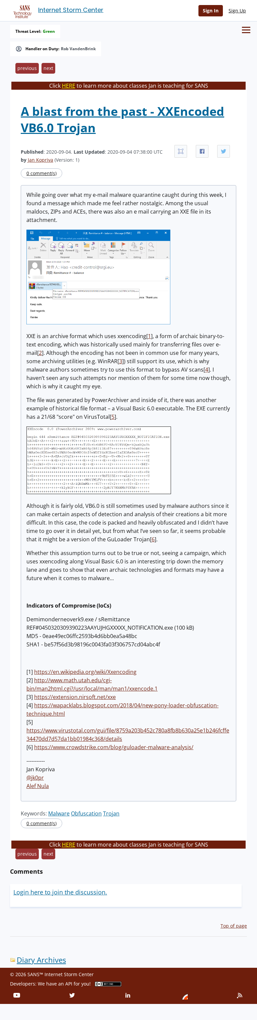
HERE (68, 85)
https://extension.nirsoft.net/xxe (75, 697)
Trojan (111, 813)
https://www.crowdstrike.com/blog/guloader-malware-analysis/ (113, 747)
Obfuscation (86, 813)
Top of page (234, 926)
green (49, 31)
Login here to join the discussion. (60, 892)
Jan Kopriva (40, 160)
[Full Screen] (180, 151)
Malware (59, 813)
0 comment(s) (41, 173)
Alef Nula (37, 786)
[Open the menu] (246, 30)
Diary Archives (41, 960)
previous (27, 68)
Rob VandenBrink (78, 49)
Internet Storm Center (70, 10)
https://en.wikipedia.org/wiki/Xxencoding (85, 672)
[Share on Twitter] (223, 151)
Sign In (211, 10)
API (68, 983)
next (48, 68)
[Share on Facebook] (202, 151)
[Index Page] (21, 10)
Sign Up (237, 10)
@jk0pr (35, 777)
